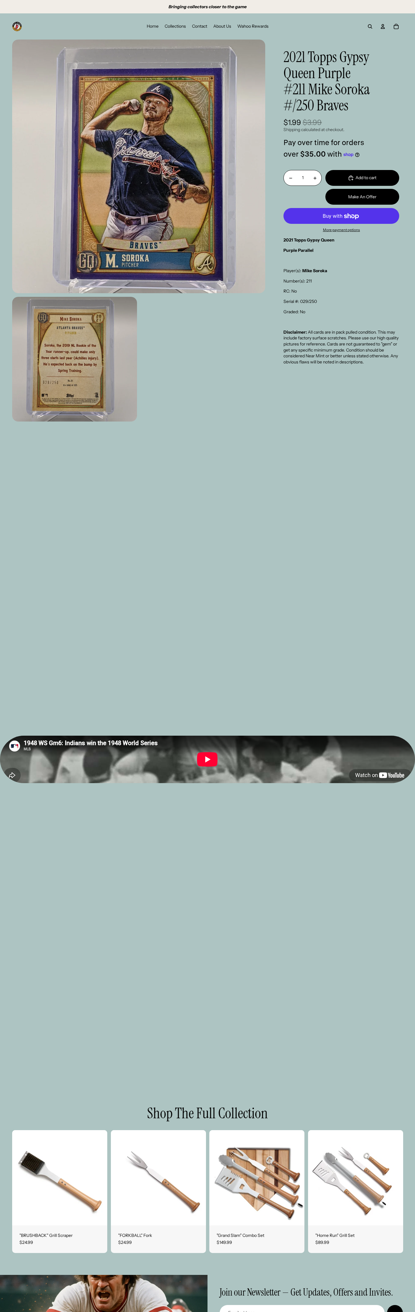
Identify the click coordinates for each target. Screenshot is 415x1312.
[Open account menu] (382, 26)
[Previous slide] (21, 1177)
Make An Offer (362, 197)
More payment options (341, 230)
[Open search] (370, 26)
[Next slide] (98, 1177)
